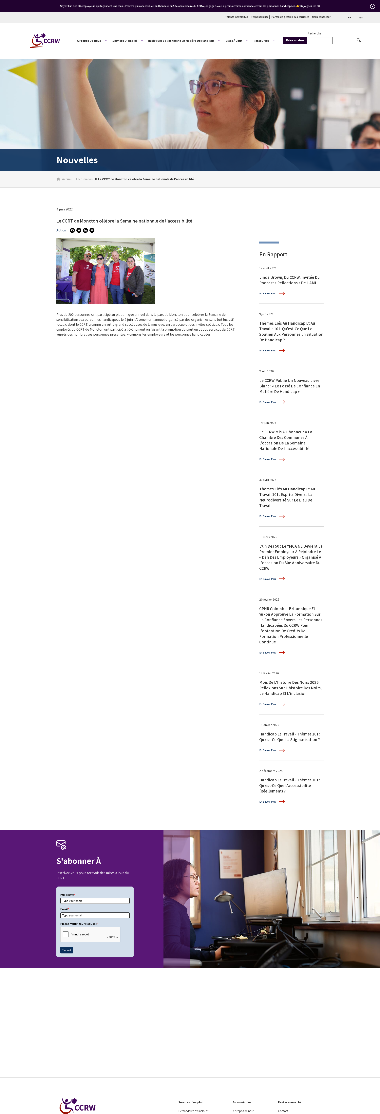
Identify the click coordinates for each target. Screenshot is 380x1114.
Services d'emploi (124, 41)
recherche (314, 33)
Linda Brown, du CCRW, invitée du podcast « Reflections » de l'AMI (289, 280)
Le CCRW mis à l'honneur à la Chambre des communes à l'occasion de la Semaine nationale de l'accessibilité (285, 440)
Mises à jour (233, 41)
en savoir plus (267, 293)
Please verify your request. (79, 923)
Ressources (261, 41)
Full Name (67, 894)
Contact (283, 1111)
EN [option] (361, 17)
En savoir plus (242, 1102)
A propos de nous (89, 41)
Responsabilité (260, 17)
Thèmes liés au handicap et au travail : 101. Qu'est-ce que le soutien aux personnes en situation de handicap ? (291, 331)
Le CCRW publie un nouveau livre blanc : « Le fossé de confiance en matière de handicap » (289, 386)
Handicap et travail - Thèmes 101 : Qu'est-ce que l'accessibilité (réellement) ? (289, 785)
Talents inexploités (236, 17)
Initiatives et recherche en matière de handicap (181, 41)
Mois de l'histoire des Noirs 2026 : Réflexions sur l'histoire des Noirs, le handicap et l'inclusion (290, 688)
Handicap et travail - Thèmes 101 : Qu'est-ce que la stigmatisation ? (289, 736)
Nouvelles (85, 179)
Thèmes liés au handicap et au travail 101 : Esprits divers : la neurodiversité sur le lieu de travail (287, 497)
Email (64, 909)
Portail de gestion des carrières (290, 17)
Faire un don (295, 40)
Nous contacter (321, 17)
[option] (361, 17)
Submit (66, 950)
